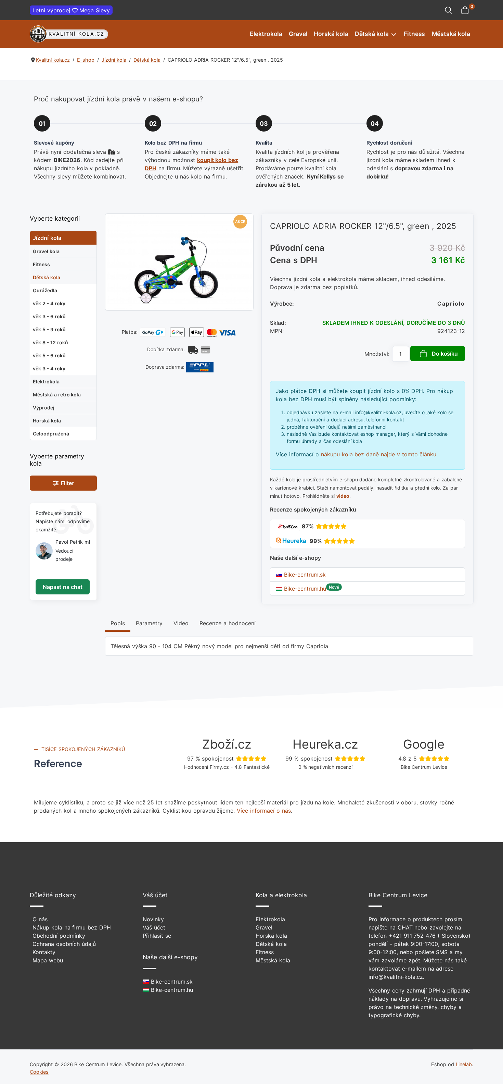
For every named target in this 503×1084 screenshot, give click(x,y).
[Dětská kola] (393, 34)
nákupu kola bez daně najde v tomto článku (379, 454)
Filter (66, 483)
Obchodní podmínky (59, 935)
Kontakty (44, 952)
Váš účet (154, 927)
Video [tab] (181, 623)
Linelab (464, 1064)
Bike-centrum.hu (304, 588)
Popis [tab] (118, 623)
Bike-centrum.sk (304, 574)
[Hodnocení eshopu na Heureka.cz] (292, 541)
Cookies (39, 1072)
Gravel (298, 33)
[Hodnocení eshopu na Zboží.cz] (288, 526)
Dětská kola (372, 33)
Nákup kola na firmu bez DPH (72, 927)
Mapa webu (48, 960)
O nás (40, 919)
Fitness (414, 33)
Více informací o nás (264, 810)
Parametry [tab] (149, 623)
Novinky (153, 919)
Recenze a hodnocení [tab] (227, 623)
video (342, 496)
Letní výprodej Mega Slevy (71, 10)
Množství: (376, 353)
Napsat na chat (62, 586)
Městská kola (451, 33)
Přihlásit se (157, 935)
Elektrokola (266, 33)
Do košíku (445, 353)
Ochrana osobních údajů (64, 943)
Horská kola (331, 33)
